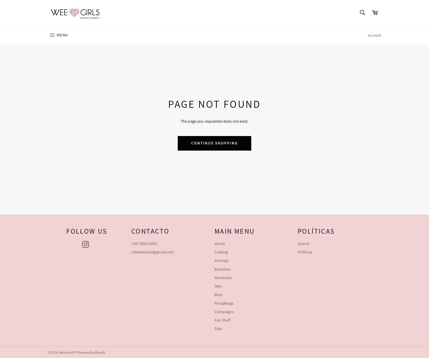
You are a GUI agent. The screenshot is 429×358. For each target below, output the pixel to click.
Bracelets (222, 269)
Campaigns (224, 311)
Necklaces (223, 277)
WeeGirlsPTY (68, 352)
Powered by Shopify (91, 352)
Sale (218, 328)
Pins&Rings (223, 303)
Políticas (305, 252)
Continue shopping (214, 143)
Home (219, 243)
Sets (218, 286)
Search (303, 243)
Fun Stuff (222, 320)
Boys (218, 294)
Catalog (221, 252)
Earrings (221, 260)
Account (374, 35)
